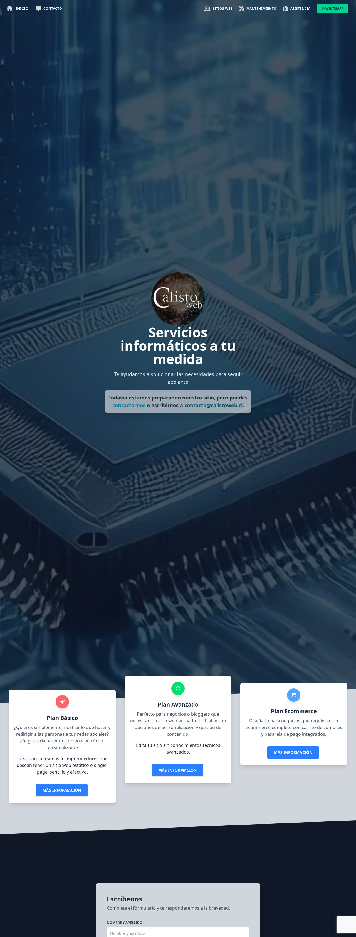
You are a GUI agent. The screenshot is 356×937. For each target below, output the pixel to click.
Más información (62, 790)
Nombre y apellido (124, 923)
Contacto (52, 8)
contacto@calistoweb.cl (213, 405)
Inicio (21, 8)
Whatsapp (334, 8)
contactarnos (128, 405)
